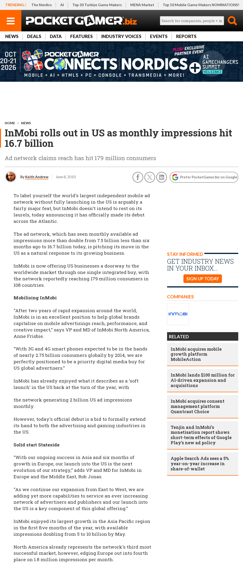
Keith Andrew (36, 177)
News (12, 36)
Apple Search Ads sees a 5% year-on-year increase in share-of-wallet (200, 463)
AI (62, 5)
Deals (34, 36)
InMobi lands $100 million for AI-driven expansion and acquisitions (203, 380)
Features (81, 36)
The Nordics (41, 5)
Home (10, 123)
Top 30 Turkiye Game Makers (97, 5)
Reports (186, 36)
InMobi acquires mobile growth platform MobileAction (196, 354)
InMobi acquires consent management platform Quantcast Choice (197, 406)
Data (56, 36)
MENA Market (142, 5)
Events (159, 36)
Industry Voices (121, 36)
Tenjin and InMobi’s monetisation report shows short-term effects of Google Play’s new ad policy (201, 435)
